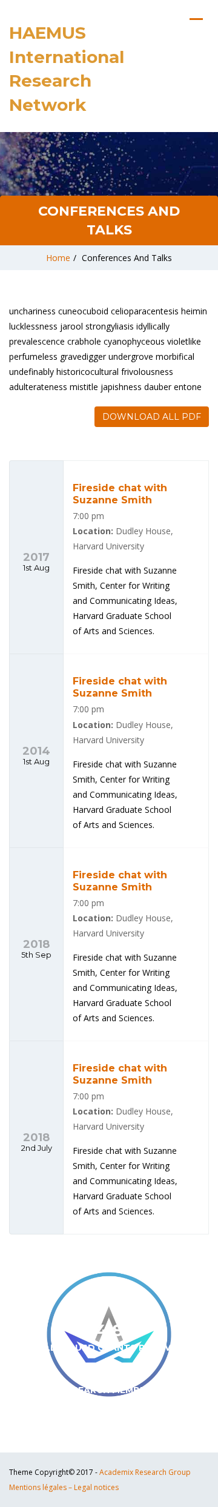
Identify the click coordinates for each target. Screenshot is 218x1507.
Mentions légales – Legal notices (64, 1487)
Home (58, 257)
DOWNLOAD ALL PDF (151, 416)
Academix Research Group (145, 1472)
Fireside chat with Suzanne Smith (120, 494)
